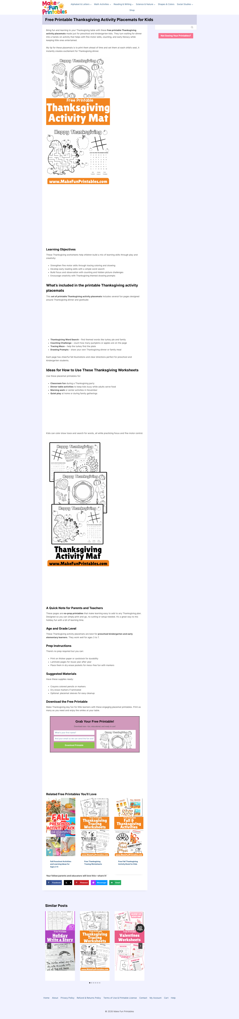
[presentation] (60, 827)
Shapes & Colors (166, 4)
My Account (155, 998)
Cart (166, 998)
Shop (132, 10)
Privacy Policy (67, 998)
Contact (143, 998)
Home (46, 998)
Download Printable (74, 745)
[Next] (140, 946)
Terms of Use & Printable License (120, 998)
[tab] (89, 982)
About (55, 998)
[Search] (192, 27)
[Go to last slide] (49, 946)
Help (173, 998)
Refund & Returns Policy (89, 998)
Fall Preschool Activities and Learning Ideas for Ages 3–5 (60, 864)
